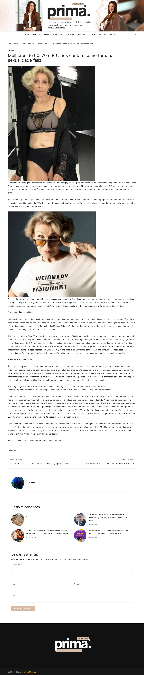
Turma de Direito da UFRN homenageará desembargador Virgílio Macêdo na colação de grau (109, 517)
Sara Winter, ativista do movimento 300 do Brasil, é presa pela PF (40, 463)
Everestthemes (30, 672)
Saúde (46, 35)
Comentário (18, 564)
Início (27, 35)
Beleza (92, 35)
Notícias (82, 35)
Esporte (102, 35)
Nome (15, 584)
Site (13, 596)
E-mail (77, 584)
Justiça (113, 35)
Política (36, 35)
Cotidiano (70, 35)
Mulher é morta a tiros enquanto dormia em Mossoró (110, 463)
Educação (57, 35)
